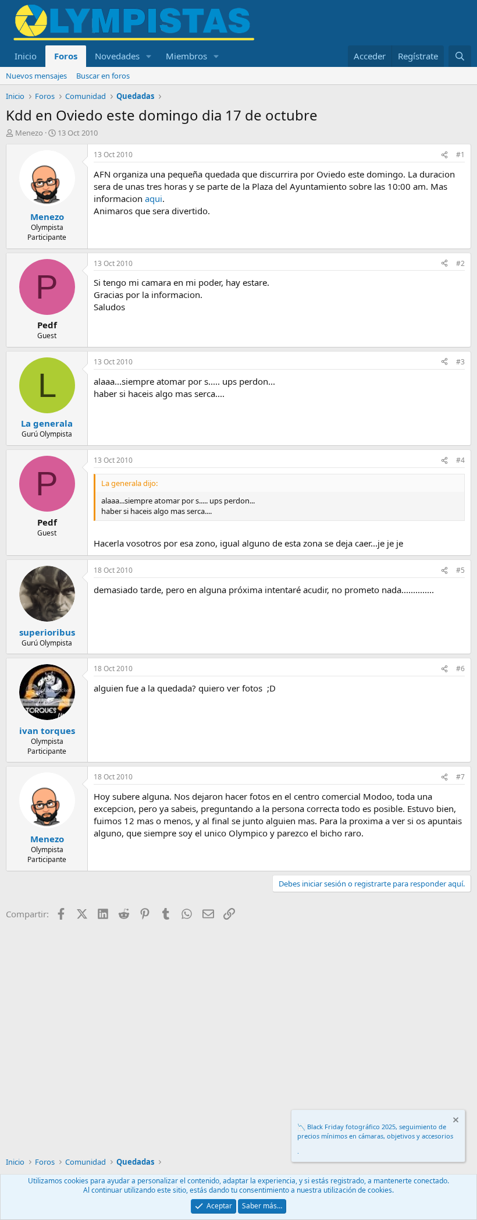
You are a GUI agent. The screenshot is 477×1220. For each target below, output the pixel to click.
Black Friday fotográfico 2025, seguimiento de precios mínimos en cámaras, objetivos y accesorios (375, 1131)
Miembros (186, 56)
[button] (149, 56)
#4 (460, 460)
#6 (460, 668)
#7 (460, 777)
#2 (460, 263)
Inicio (26, 56)
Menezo (29, 132)
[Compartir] (444, 155)
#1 (460, 154)
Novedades (117, 56)
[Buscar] (459, 56)
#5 (460, 570)
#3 (460, 362)
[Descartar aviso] (455, 1121)
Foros (65, 56)
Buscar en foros (103, 75)
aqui (153, 198)
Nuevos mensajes (36, 75)
